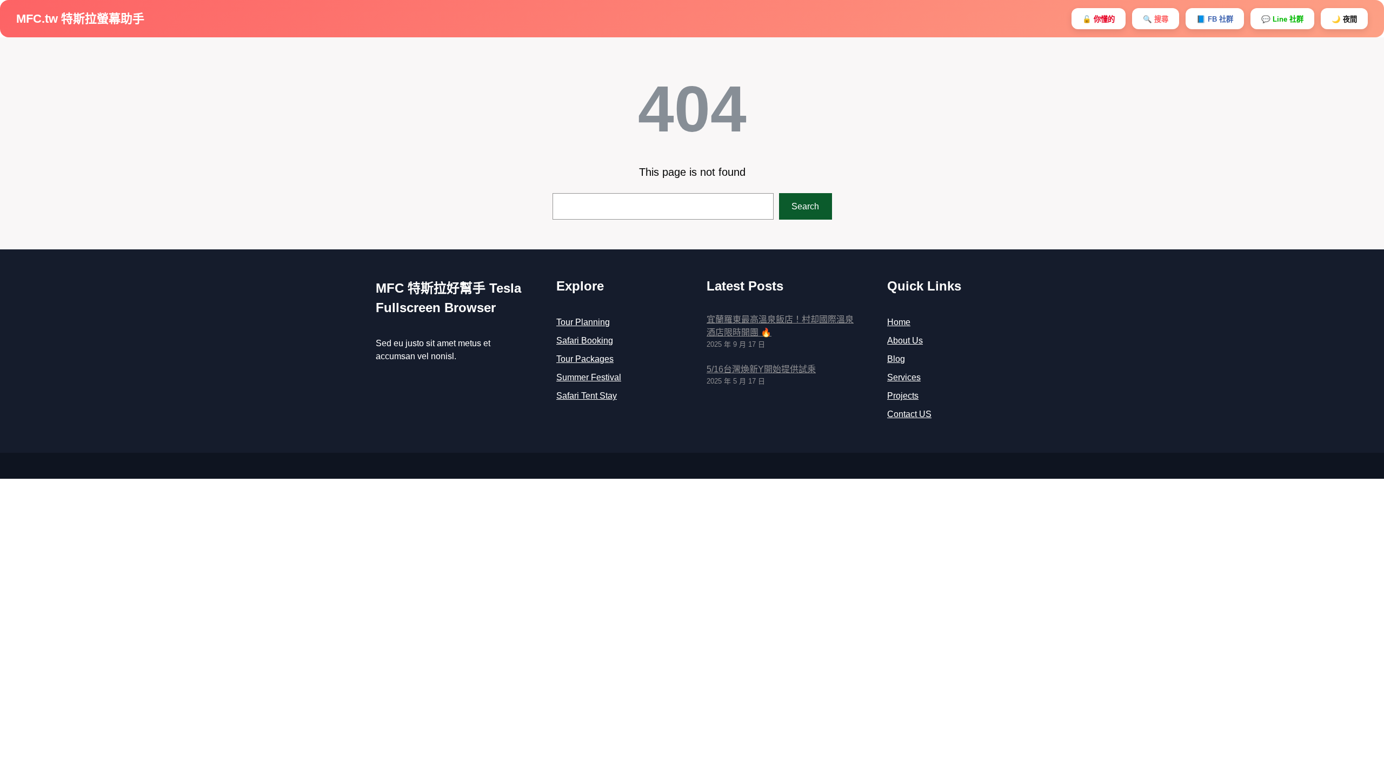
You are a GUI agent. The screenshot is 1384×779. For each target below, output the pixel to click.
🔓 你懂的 (1098, 19)
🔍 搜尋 (1155, 19)
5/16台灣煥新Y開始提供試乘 (761, 369)
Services (904, 377)
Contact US (909, 414)
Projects (903, 395)
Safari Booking (584, 340)
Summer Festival (588, 377)
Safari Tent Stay (586, 395)
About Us (905, 340)
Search (805, 206)
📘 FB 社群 (1214, 19)
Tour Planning (583, 322)
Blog (896, 359)
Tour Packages (585, 359)
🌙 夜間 (1344, 19)
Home (898, 322)
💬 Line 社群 (1282, 19)
